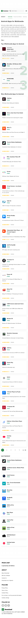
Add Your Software (6, 575)
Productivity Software (17, 16)
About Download (5, 573)
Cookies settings (5, 597)
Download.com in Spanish (7, 580)
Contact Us (4, 578)
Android (3, 16)
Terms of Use (5, 590)
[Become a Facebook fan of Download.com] (3, 605)
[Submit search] (10, 11)
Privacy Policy (5, 588)
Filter (2, 40)
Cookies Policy (5, 593)
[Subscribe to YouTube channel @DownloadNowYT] (8, 605)
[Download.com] (4, 11)
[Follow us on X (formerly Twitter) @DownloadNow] (6, 605)
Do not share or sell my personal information (12, 595)
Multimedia (10, 16)
